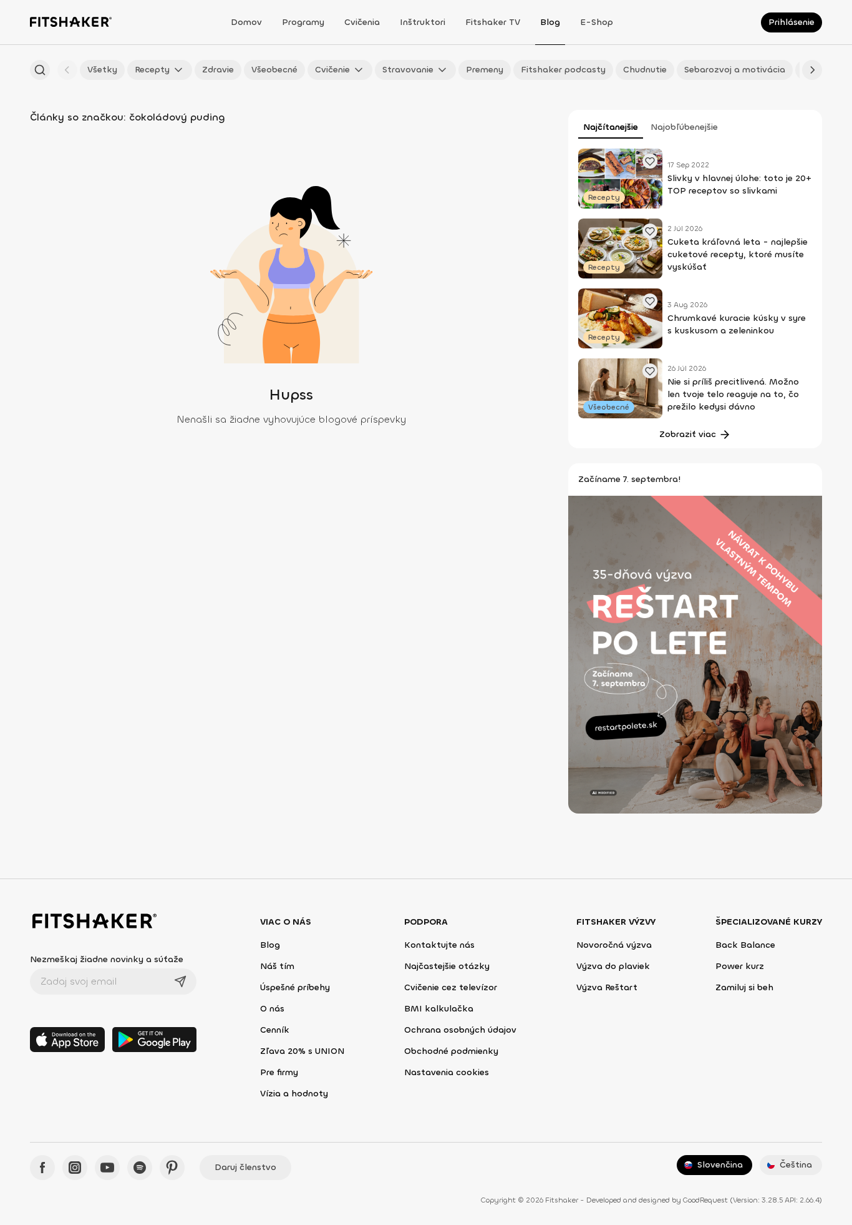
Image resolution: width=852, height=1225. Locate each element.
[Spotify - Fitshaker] (139, 1167)
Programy (303, 22)
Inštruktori (422, 22)
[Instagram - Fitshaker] (74, 1167)
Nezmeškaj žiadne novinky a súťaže (106, 959)
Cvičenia (362, 22)
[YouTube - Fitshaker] (107, 1167)
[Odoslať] (180, 981)
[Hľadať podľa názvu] (40, 70)
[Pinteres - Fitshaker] (172, 1167)
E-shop (596, 22)
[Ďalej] (812, 70)
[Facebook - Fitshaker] (42, 1167)
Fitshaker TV (492, 22)
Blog (550, 22)
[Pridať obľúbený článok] (649, 161)
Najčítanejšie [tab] (610, 127)
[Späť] (67, 70)
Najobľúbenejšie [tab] (684, 127)
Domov (246, 22)
